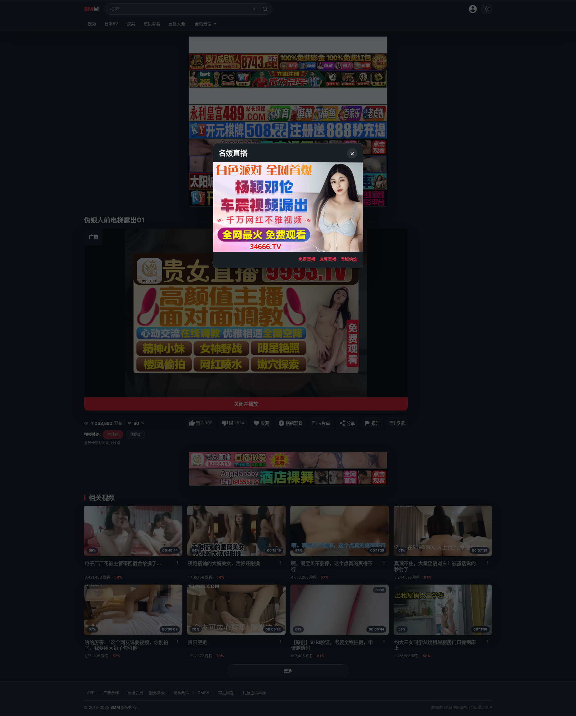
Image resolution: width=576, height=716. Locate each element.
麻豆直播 (328, 259)
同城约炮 (348, 259)
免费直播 (306, 259)
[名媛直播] (288, 358)
